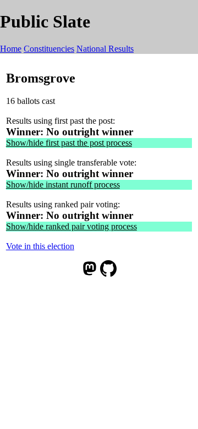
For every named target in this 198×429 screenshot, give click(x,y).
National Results (105, 48)
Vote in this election (40, 246)
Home (10, 48)
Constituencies (49, 48)
